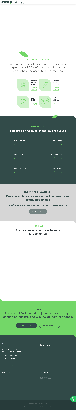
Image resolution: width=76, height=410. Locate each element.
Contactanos (26, 325)
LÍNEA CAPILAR (19, 140)
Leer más (7, 293)
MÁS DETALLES (19, 144)
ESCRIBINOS (7, 364)
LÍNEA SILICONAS (56, 154)
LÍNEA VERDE (57, 168)
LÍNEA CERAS (57, 140)
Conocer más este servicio (35, 88)
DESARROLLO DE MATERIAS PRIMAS (36, 83)
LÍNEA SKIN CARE (19, 168)
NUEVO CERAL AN (10, 286)
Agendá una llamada (49, 325)
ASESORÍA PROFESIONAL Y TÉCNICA (58, 83)
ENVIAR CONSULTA (38, 211)
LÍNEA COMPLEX (19, 154)
